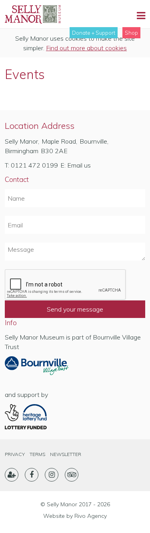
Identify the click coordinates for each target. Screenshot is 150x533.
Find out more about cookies (86, 48)
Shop (131, 33)
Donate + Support (93, 33)
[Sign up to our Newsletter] (11, 475)
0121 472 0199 (34, 165)
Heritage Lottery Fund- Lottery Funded (37, 417)
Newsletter (65, 454)
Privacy (15, 454)
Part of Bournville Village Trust (37, 368)
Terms (37, 454)
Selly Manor (33, 14)
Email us (79, 165)
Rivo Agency (90, 515)
